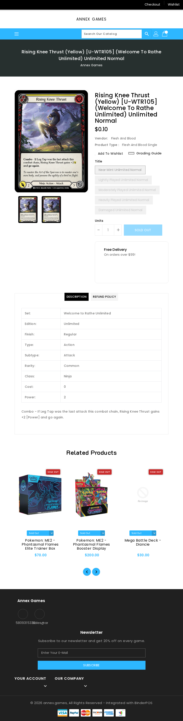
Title (98, 161)
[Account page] (156, 33)
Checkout (152, 4)
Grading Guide (149, 153)
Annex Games (91, 19)
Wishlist (174, 4)
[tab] (76, 297)
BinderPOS (144, 702)
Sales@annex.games (39, 622)
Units (99, 220)
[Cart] (165, 33)
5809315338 (23, 622)
